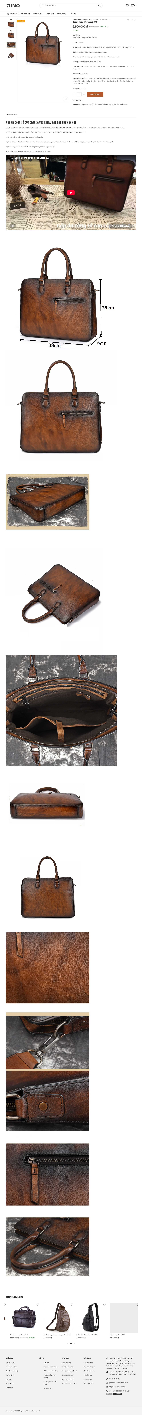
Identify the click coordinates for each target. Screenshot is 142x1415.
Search (99, 5)
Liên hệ (8, 1379)
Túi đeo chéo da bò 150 (113, 1335)
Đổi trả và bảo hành (51, 1371)
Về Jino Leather (11, 1367)
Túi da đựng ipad (67, 1379)
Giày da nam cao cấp (69, 1383)
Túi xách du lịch (89, 1371)
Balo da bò (88, 1379)
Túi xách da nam (67, 1367)
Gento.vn (9, 1387)
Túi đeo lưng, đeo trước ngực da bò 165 (19, 1335)
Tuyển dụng (10, 1375)
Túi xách (86, 19)
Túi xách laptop (108, 104)
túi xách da (51, 127)
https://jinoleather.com (117, 1387)
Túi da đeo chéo (67, 1375)
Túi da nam (98, 104)
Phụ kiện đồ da (89, 1383)
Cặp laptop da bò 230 (79, 1335)
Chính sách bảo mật (51, 1367)
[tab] (11, 114)
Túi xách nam (88, 1363)
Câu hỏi (46, 1363)
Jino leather (77, 19)
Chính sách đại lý (12, 1371)
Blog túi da (10, 1383)
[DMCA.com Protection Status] (114, 1394)
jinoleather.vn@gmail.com (118, 1383)
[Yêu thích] (33, 1305)
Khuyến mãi (10, 1363)
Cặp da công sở (87, 104)
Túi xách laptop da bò (69, 1371)
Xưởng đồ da (48, 1388)
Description (11, 114)
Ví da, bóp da (66, 1363)
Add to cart (95, 94)
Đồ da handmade (120, 104)
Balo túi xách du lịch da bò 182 (48, 1335)
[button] (68, 1343)
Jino (7, 127)
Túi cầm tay (88, 1375)
